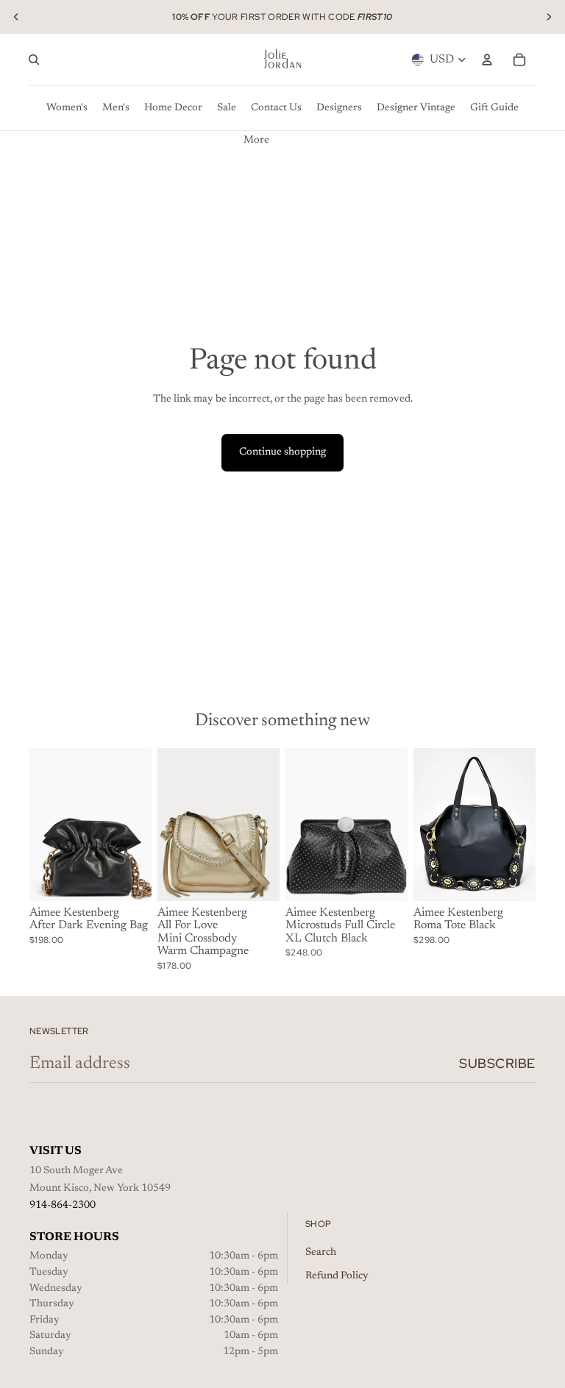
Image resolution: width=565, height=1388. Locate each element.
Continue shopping (282, 452)
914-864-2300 (62, 1205)
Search (320, 1253)
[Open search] (34, 59)
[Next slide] (549, 17)
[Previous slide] (16, 17)
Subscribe (497, 1063)
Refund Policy (337, 1276)
